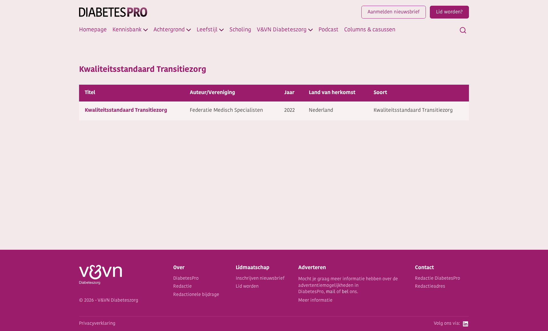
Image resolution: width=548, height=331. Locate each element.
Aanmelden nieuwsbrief (394, 12)
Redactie (182, 286)
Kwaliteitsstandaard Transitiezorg (126, 110)
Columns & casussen (369, 30)
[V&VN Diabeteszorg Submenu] (310, 30)
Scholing (240, 30)
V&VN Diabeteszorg (282, 30)
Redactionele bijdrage (196, 295)
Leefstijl (207, 30)
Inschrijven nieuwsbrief (260, 278)
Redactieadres (430, 286)
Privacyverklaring (97, 323)
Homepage (93, 30)
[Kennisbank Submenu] (145, 30)
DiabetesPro (186, 278)
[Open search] (463, 30)
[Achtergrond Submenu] (188, 30)
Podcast (329, 30)
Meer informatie (315, 300)
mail (330, 292)
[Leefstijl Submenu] (221, 30)
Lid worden (247, 286)
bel (345, 292)
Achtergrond (169, 30)
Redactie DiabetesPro (437, 278)
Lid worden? (449, 12)
